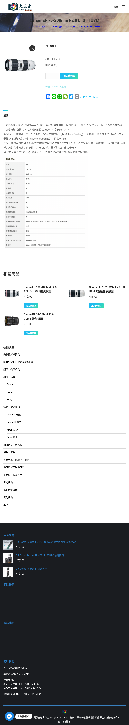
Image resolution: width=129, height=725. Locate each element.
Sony (9, 399)
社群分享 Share (89, 97)
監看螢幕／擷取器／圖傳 (16, 459)
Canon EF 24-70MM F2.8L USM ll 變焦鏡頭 (39, 316)
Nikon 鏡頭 (12, 429)
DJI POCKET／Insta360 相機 (18, 362)
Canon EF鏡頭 (59, 86)
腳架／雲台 (9, 452)
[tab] (5, 114)
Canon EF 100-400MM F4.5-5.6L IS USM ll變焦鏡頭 (41, 289)
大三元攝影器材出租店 (38, 717)
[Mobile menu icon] (124, 7)
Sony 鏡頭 (12, 437)
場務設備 (8, 497)
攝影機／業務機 (11, 354)
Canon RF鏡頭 (14, 414)
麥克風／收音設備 (12, 475)
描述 (5, 115)
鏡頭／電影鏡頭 (11, 407)
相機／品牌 (9, 377)
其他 (5, 505)
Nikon (10, 392)
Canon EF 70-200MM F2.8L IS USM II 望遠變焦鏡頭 (107, 289)
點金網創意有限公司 (110, 717)
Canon (10, 384)
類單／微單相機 (11, 369)
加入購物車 (69, 75)
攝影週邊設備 (10, 490)
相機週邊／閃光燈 (12, 444)
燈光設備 (8, 482)
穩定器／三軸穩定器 (14, 467)
